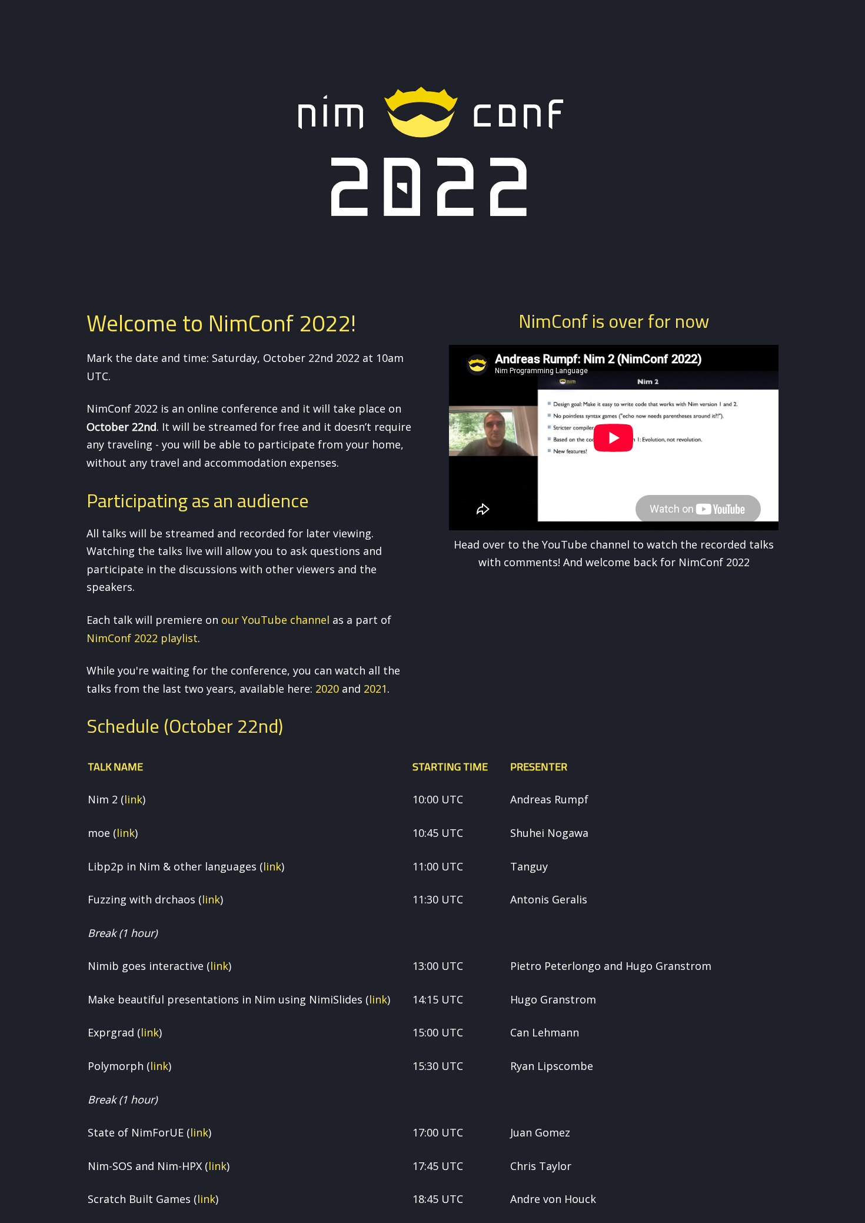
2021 (375, 689)
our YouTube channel (275, 620)
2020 (327, 689)
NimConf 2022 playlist (142, 638)
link (133, 799)
